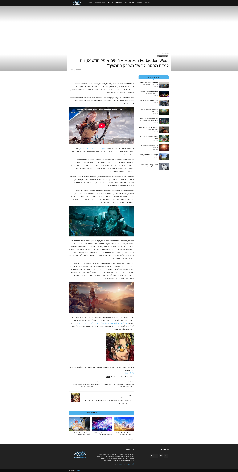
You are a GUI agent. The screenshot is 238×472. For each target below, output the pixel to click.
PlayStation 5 (117, 3)
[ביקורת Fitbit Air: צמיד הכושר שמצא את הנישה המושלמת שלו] (164, 130)
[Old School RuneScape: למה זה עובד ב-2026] (164, 112)
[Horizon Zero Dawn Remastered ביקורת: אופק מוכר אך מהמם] (124, 424)
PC (109, 3)
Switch (139, 3)
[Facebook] (130, 403)
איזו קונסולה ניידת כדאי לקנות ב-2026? (148, 100)
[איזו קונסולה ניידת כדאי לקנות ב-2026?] (164, 103)
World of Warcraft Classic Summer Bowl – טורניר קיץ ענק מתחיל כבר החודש (86, 385)
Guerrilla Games (115, 376)
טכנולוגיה (147, 3)
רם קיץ (71, 69)
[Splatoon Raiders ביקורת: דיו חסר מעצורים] (164, 138)
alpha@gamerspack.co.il (126, 464)
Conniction (77, 470)
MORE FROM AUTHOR (93, 412)
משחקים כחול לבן (100, 3)
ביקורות (90, 3)
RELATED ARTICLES (110, 412)
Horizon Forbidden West (127, 376)
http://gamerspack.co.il (126, 397)
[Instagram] (127, 403)
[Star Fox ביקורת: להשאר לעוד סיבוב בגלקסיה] (164, 147)
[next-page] (129, 438)
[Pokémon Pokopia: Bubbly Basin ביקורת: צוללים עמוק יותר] (164, 94)
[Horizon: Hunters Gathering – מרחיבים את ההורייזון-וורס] (79, 424)
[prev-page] (132, 438)
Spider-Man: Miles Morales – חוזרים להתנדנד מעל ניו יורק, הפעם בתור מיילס (119, 385)
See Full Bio (129, 373)
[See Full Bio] (124, 373)
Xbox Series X (129, 3)
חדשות (158, 56)
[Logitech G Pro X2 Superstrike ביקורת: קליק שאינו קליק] (164, 166)
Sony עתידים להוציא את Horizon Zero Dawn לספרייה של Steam (103, 323)
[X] (120, 403)
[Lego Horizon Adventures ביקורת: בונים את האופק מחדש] (102, 424)
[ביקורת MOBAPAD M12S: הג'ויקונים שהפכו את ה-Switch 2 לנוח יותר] (164, 85)
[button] (166, 3)
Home (158, 53)
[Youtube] (152, 455)
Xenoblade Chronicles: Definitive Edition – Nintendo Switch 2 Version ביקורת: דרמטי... (149, 156)
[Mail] (123, 403)
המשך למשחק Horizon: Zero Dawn (93, 149)
